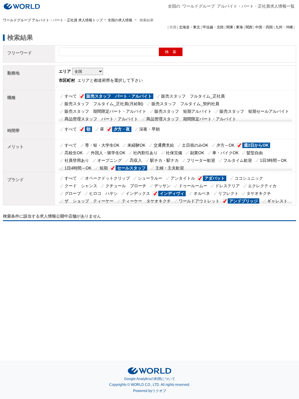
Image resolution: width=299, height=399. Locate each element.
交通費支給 (164, 145)
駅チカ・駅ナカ (164, 160)
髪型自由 (254, 152)
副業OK (197, 152)
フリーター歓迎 (201, 160)
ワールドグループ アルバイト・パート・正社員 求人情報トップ (53, 20)
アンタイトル (183, 178)
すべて (71, 96)
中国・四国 (264, 27)
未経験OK (136, 145)
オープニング (109, 160)
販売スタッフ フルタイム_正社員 (193, 96)
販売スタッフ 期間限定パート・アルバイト (105, 111)
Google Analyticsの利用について (149, 379)
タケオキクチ (258, 193)
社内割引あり (145, 152)
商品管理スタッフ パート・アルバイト (101, 119)
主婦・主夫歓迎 (169, 168)
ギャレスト (277, 201)
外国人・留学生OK (108, 152)
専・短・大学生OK (102, 145)
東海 (239, 27)
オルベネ (202, 193)
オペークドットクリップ (107, 178)
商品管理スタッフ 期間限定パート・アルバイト (191, 119)
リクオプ (159, 391)
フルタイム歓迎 (237, 160)
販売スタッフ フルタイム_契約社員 (185, 103)
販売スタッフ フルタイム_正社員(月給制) (104, 103)
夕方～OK (225, 145)
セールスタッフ (131, 168)
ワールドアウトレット (199, 201)
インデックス (138, 193)
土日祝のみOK (195, 145)
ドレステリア (227, 185)
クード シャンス (81, 185)
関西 (249, 27)
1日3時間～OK (273, 160)
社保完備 (174, 152)
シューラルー (150, 178)
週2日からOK (256, 145)
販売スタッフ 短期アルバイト (183, 111)
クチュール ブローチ (125, 185)
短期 (104, 168)
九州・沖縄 (284, 27)
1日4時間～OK (78, 168)
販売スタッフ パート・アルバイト (119, 96)
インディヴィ (172, 193)
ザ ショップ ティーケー (89, 201)
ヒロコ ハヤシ (103, 193)
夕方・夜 (122, 129)
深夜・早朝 (149, 129)
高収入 (136, 160)
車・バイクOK (225, 152)
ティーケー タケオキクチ (146, 201)
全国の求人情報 (120, 20)
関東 (229, 27)
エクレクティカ (262, 185)
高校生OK (74, 152)
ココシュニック (248, 178)
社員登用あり (77, 160)
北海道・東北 (189, 27)
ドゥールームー (193, 185)
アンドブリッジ (243, 201)
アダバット (214, 178)
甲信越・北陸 (213, 27)
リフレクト (228, 193)
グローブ (73, 193)
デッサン (162, 185)
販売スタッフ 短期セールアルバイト (254, 111)
